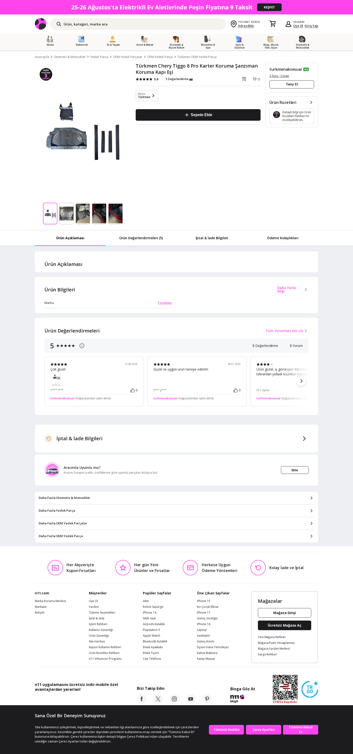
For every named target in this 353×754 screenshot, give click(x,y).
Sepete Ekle (201, 115)
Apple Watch (151, 636)
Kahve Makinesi (207, 653)
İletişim (39, 613)
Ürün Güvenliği (99, 636)
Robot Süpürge (153, 607)
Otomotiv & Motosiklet (69, 57)
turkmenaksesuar (285, 69)
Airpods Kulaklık (154, 624)
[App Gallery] (107, 700)
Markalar (41, 607)
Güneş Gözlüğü (207, 618)
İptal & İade (96, 618)
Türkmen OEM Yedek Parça (197, 57)
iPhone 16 (203, 624)
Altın (146, 601)
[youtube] (190, 702)
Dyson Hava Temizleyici (213, 647)
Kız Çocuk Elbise (208, 607)
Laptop (202, 630)
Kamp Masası (206, 659)
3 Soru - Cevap (279, 76)
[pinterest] (207, 702)
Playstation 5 (151, 630)
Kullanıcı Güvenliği (101, 630)
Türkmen (165, 303)
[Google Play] (79, 700)
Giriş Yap (311, 26)
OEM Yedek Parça (160, 57)
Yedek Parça (99, 57)
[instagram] (174, 702)
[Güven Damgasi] (309, 689)
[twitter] (158, 702)
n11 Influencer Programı (105, 659)
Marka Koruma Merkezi (50, 601)
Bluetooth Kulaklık (155, 641)
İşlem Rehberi (98, 624)
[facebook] (141, 702)
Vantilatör (203, 636)
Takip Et (292, 84)
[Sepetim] (272, 24)
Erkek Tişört (151, 653)
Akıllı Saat (149, 618)
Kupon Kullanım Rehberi (105, 647)
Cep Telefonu (152, 659)
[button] (301, 381)
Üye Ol (298, 26)
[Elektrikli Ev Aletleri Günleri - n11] (176, 7)
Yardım (94, 607)
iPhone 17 (203, 613)
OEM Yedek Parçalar (127, 57)
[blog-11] (242, 699)
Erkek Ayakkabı (153, 647)
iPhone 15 (203, 601)
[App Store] (49, 700)
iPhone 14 (149, 613)
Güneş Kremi (205, 641)
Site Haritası (97, 641)
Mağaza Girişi (284, 612)
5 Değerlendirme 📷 (179, 79)
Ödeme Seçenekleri (102, 613)
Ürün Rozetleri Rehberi (104, 653)
